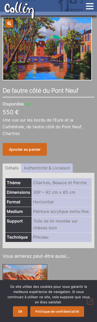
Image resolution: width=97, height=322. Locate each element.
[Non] (90, 301)
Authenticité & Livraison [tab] (47, 167)
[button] (9, 23)
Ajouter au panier (25, 149)
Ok (20, 311)
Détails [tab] (12, 167)
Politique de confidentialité (57, 311)
